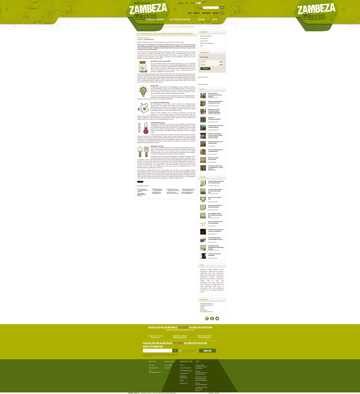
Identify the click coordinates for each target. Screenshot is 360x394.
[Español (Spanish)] (218, 2)
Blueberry (202, 278)
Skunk (222, 269)
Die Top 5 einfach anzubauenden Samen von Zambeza (215, 95)
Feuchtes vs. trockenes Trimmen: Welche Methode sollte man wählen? (215, 135)
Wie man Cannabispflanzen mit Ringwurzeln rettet (201, 372)
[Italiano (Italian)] (222, 2)
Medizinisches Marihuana (206, 43)
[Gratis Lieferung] (212, 84)
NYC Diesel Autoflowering (216, 273)
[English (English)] (214, 2)
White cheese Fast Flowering (207, 275)
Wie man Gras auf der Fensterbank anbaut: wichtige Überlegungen (214, 111)
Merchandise (203, 310)
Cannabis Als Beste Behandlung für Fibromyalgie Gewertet (216, 247)
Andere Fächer (204, 41)
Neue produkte (168, 365)
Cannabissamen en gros (206, 311)
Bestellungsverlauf (153, 368)
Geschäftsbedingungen (186, 370)
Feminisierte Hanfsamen (155, 19)
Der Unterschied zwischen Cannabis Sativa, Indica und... (215, 191)
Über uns (182, 365)
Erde (184, 149)
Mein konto (152, 365)
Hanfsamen (203, 269)
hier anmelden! (146, 3)
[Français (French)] (216, 2)
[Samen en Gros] (212, 77)
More (201, 45)
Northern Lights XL (206, 280)
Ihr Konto (180, 3)
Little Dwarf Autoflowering (216, 288)
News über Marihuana (206, 36)
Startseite (140, 26)
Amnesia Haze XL (205, 290)
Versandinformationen (185, 368)
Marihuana (216, 269)
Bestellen (205, 68)
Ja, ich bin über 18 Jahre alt (189, 351)
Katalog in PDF (184, 383)
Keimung (174, 87)
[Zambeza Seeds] (75, 9)
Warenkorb (204, 52)
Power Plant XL (204, 271)
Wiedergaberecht (184, 373)
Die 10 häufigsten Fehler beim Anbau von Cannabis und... (215, 215)
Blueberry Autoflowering (216, 277)
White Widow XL (213, 271)
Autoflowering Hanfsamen (180, 19)
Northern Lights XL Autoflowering (214, 278)
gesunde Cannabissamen (180, 65)
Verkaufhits (167, 368)
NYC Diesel (211, 282)
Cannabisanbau (149, 39)
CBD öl (214, 19)
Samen (202, 292)
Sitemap (182, 380)
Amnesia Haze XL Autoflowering (211, 284)
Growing (201, 19)
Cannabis (209, 269)
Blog (148, 26)
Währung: (193, 3)
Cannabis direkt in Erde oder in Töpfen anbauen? (201, 389)
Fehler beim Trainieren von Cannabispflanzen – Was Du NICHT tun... (215, 167)
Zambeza (216, 393)
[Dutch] (223, 2)
